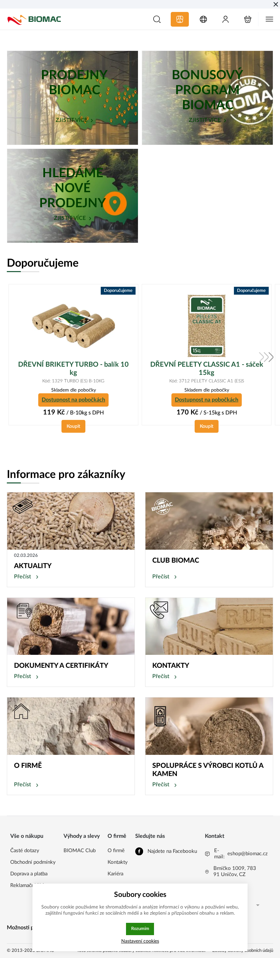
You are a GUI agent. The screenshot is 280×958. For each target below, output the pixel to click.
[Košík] (247, 19)
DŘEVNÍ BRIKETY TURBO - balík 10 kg (73, 368)
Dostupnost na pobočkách (73, 400)
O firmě (116, 850)
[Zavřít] (275, 4)
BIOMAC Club (80, 850)
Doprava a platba (28, 873)
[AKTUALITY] (71, 521)
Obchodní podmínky (33, 862)
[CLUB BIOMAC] (209, 521)
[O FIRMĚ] (71, 726)
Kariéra (115, 873)
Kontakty (118, 862)
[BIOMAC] (34, 19)
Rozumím (140, 928)
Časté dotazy (24, 850)
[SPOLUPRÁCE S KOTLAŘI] (209, 726)
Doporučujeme (43, 263)
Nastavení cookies (140, 941)
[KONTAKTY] (209, 626)
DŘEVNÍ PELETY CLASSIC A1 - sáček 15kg (206, 368)
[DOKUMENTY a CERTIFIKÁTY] (71, 626)
